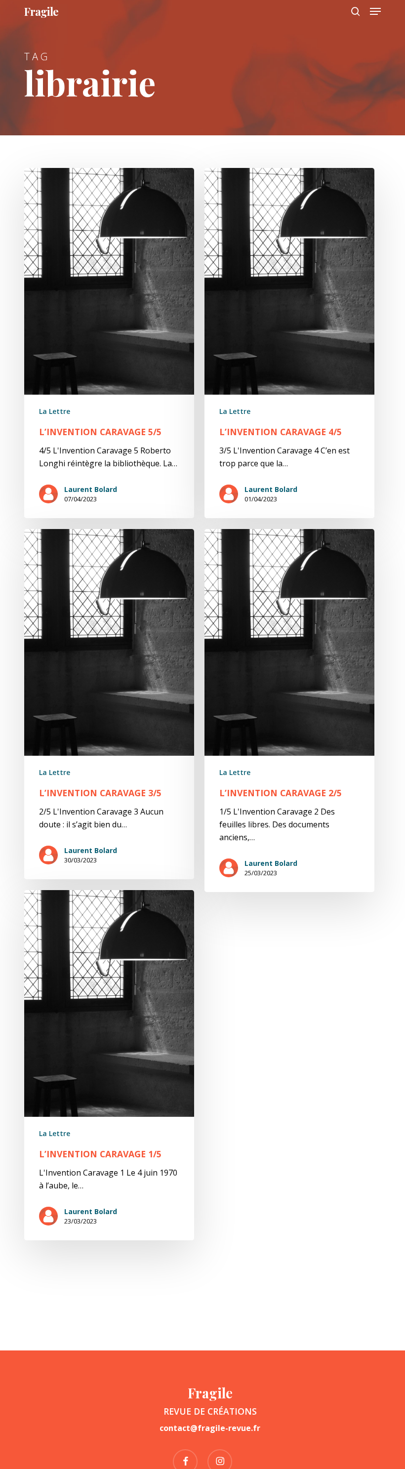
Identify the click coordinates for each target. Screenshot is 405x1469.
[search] (355, 11)
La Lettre (54, 411)
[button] (375, 11)
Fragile (41, 11)
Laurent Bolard (90, 489)
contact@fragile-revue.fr (210, 1428)
